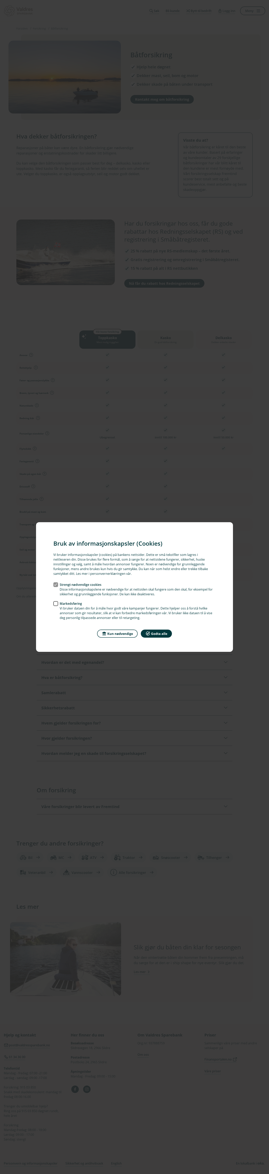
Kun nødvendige (120, 634)
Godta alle (159, 634)
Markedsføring (71, 603)
